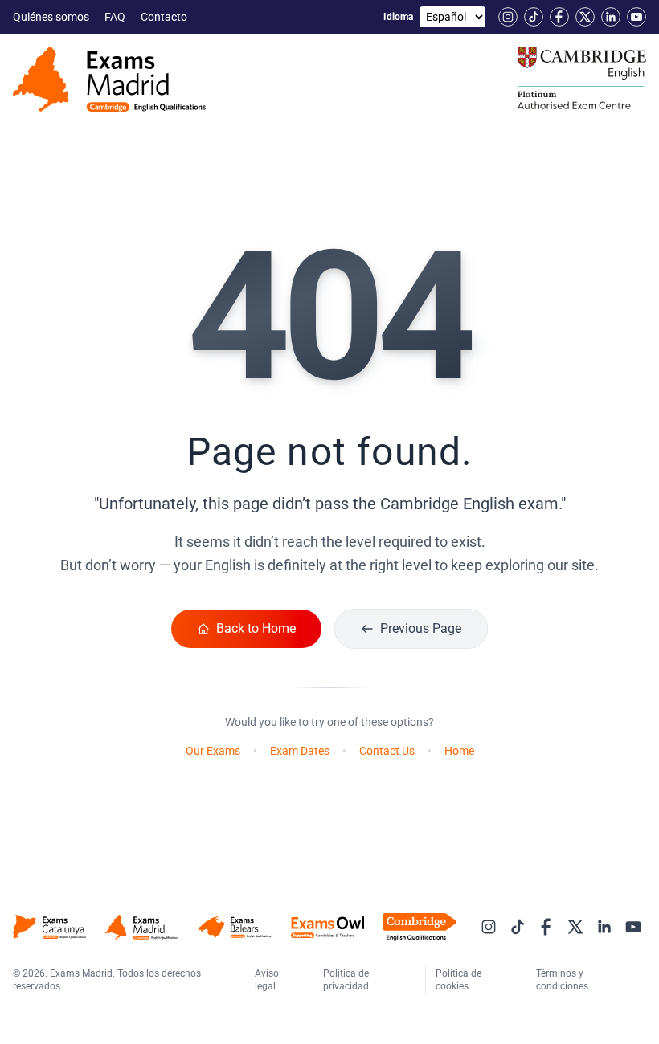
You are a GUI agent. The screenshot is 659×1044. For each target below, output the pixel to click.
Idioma (398, 16)
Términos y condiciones (563, 980)
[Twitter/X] (585, 17)
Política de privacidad (347, 980)
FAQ (116, 16)
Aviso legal (267, 980)
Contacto (165, 16)
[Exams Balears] (234, 927)
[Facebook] (559, 17)
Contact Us (387, 750)
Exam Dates (300, 750)
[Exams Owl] (327, 927)
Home (459, 750)
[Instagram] (508, 17)
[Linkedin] (610, 17)
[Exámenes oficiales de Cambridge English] (109, 79)
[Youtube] (636, 17)
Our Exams (213, 750)
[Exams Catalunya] (49, 927)
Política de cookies (458, 980)
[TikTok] (533, 17)
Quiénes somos (52, 16)
